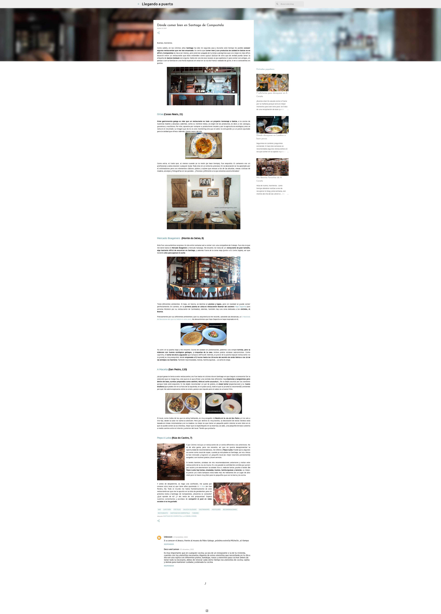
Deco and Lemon (171, 549)
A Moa (202, 486)
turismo (195, 513)
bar (159, 509)
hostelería (216, 509)
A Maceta (162, 369)
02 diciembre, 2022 (187, 549)
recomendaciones (230, 509)
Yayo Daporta (240, 307)
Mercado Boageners (168, 238)
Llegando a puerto (157, 4)
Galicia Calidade (189, 509)
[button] (158, 33)
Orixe (160, 114)
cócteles (177, 509)
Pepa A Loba (164, 437)
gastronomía (204, 509)
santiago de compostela (180, 513)
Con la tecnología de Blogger (222, 611)
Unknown (168, 537)
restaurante (163, 513)
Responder (169, 544)
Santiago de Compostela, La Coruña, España (180, 516)
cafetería (167, 509)
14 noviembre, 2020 (180, 537)
